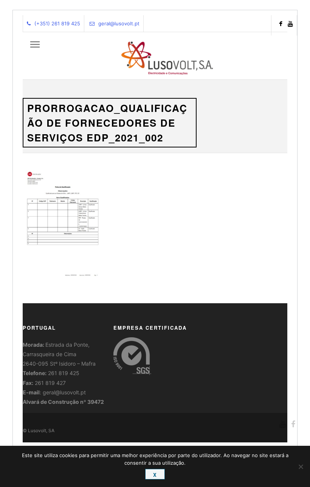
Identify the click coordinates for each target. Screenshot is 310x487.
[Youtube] (290, 24)
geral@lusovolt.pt (119, 23)
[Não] (300, 466)
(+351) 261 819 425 (57, 23)
